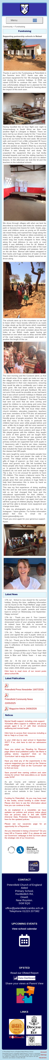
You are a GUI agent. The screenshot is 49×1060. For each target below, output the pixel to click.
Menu (14, 20)
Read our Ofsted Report (24, 972)
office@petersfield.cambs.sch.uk (24, 908)
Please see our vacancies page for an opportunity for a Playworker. (25, 825)
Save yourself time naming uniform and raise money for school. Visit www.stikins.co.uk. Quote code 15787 (25, 774)
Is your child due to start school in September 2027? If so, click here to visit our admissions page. (25, 742)
